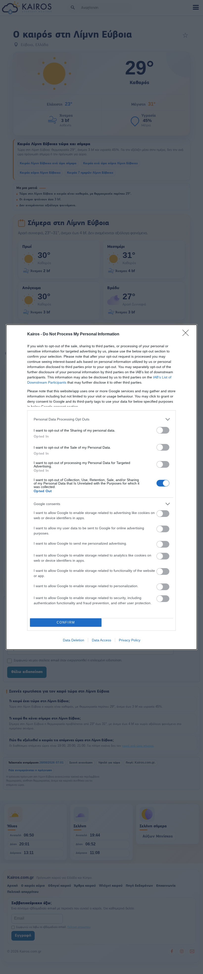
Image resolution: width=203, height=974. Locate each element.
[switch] (162, 430)
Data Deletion (73, 640)
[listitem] (101, 419)
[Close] (187, 334)
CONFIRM (66, 622)
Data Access (101, 640)
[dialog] (101, 487)
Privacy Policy (129, 640)
